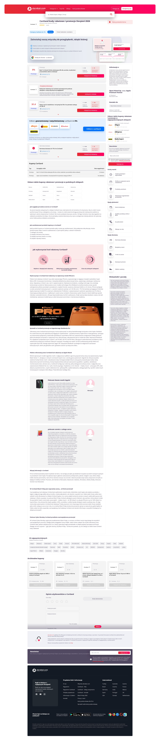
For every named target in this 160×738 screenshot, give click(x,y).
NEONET (31, 195)
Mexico (124, 689)
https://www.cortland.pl (116, 106)
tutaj (71, 643)
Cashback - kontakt (83, 692)
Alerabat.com (51, 635)
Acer (72, 195)
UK (123, 692)
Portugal (114, 692)
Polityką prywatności (124, 161)
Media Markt (32, 199)
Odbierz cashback (93, 129)
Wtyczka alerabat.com (84, 684)
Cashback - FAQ (82, 686)
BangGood (59, 191)
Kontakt (65, 698)
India (113, 689)
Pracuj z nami (81, 698)
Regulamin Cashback (69, 689)
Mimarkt (73, 191)
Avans (44, 195)
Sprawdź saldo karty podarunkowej (87, 704)
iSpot (44, 199)
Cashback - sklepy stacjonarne (86, 689)
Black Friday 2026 (82, 695)
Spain (104, 692)
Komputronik (46, 191)
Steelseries (73, 187)
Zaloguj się (115, 9)
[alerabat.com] (36, 9)
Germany (105, 689)
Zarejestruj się (126, 9)
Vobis (58, 199)
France (124, 686)
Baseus (30, 187)
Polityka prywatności (68, 692)
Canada (114, 695)
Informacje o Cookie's (69, 695)
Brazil (104, 686)
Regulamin (66, 686)
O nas (64, 684)
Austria (125, 684)
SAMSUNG (45, 187)
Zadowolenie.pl (60, 187)
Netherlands (126, 695)
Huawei (72, 199)
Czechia (114, 686)
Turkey (104, 684)
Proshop (30, 191)
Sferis (58, 195)
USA (103, 695)
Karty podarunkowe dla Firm (86, 701)
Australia (115, 684)
